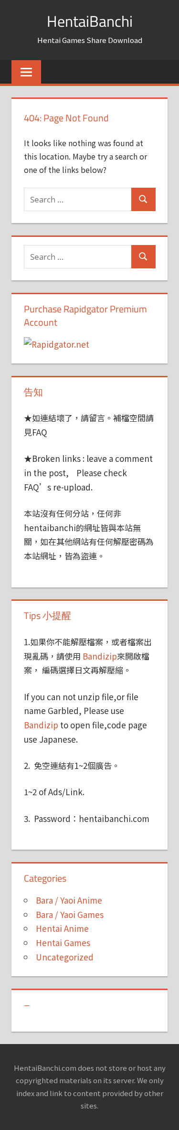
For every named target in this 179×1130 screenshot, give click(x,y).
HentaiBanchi (90, 21)
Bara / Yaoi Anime (69, 900)
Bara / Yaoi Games (70, 914)
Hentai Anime (62, 928)
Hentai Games (63, 943)
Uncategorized (65, 957)
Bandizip (100, 656)
